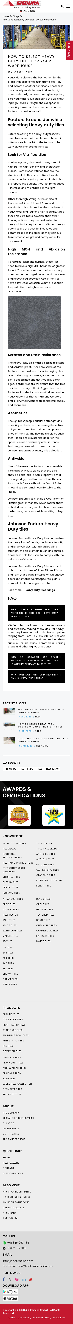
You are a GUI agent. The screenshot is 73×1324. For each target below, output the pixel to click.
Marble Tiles (10, 935)
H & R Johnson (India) (16, 1196)
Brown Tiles (10, 973)
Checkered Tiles (46, 925)
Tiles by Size (10, 882)
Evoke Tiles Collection (17, 1083)
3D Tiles (7, 941)
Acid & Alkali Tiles (14, 1067)
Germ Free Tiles (12, 1089)
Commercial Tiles (47, 930)
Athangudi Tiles (13, 898)
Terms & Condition (18, 1317)
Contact (8, 1168)
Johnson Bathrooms (16, 1202)
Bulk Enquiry (69, 50)
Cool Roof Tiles (13, 1019)
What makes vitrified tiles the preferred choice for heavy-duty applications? (34, 613)
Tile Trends (26, 768)
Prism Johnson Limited (17, 1191)
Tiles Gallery (11, 1162)
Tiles (39, 768)
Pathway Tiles (45, 935)
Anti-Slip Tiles (45, 859)
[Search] (61, 5)
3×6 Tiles (8, 963)
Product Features (14, 843)
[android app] (10, 1291)
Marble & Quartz (13, 1207)
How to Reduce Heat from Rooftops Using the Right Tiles (40, 725)
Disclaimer (59, 1317)
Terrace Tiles (11, 892)
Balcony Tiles (45, 864)
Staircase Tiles (13, 1030)
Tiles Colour (44, 843)
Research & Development (18, 1118)
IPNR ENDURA (10, 1218)
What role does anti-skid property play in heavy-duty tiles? (34, 676)
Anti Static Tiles (13, 1040)
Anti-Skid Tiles (45, 853)
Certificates (11, 1133)
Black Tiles (43, 898)
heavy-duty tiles (23, 162)
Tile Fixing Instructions (18, 862)
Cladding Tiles (45, 875)
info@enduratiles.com (18, 1261)
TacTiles (8, 1045)
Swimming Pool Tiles (16, 1035)
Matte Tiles (43, 941)
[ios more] (10, 1298)
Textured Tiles (45, 914)
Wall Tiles (9, 920)
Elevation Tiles (12, 1051)
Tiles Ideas (52, 768)
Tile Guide (10, 768)
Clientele (8, 1123)
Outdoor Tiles (12, 1057)
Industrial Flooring (49, 880)
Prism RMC (9, 1212)
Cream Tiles (10, 979)
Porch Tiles (43, 885)
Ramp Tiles (9, 1078)
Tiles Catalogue (13, 1173)
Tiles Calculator (47, 848)
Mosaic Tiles (11, 909)
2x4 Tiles (8, 957)
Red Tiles (8, 968)
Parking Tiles (11, 1014)
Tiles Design (10, 914)
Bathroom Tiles (13, 930)
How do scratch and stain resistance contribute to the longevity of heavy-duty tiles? (34, 661)
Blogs (16, 16)
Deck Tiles (9, 904)
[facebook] (4, 1279)
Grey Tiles (42, 904)
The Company (11, 1112)
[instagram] (15, 1279)
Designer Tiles (12, 1073)
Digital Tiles (10, 887)
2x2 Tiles (8, 952)
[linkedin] (22, 1279)
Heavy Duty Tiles (13, 1062)
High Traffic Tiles (14, 1024)
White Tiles (10, 925)
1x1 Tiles (8, 947)
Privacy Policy (41, 1317)
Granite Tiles (44, 909)
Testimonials (11, 1128)
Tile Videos (9, 848)
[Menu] (68, 6)
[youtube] (29, 1279)
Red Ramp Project (14, 1139)
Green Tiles (10, 984)
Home (6, 16)
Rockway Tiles (12, 1094)
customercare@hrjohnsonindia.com (28, 1266)
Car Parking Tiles (47, 869)
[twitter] (8, 1279)
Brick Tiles (43, 920)
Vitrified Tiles (11, 876)
